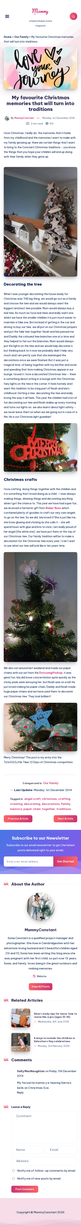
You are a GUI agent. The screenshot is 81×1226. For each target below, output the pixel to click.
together (48, 809)
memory (16, 809)
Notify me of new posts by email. (39, 1178)
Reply (20, 1092)
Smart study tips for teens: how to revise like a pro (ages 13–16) (55, 1015)
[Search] (73, 16)
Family (65, 804)
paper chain (32, 809)
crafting (64, 799)
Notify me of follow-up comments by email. (46, 1170)
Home (7, 37)
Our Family (21, 37)
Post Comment (24, 1189)
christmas (49, 799)
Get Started (65, 861)
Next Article (65, 818)
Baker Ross (54, 508)
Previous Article (18, 818)
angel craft (32, 799)
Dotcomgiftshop (51, 672)
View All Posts (41, 986)
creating (16, 804)
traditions (64, 809)
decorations (51, 804)
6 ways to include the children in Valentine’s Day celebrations (54, 1040)
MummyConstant (41, 929)
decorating (32, 804)
